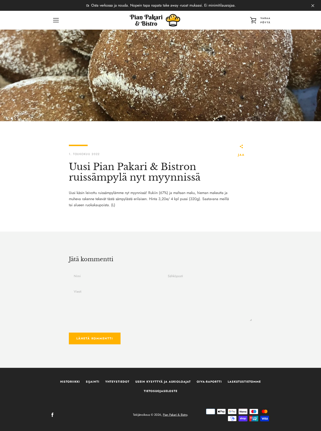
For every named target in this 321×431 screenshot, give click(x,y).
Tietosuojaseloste (160, 391)
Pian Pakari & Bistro (175, 414)
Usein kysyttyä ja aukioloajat (163, 382)
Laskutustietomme (244, 382)
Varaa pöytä (265, 20)
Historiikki (70, 382)
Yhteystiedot (117, 382)
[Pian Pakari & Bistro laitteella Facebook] (52, 414)
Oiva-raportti (209, 382)
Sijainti (92, 382)
